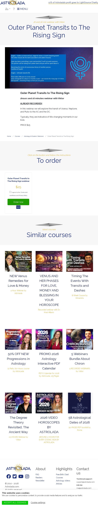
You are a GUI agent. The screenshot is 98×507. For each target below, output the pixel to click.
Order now (18, 202)
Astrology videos (63, 481)
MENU (24, 8)
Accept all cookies (15, 502)
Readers (39, 478)
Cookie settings (38, 502)
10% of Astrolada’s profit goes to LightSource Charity (73, 2)
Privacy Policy (23, 195)
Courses (59, 478)
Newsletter (40, 481)
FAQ (37, 474)
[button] (7, 8)
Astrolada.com (13, 2)
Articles (59, 484)
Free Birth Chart (62, 474)
